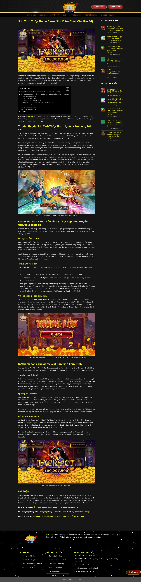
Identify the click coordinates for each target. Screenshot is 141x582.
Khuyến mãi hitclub (58, 15)
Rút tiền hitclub (92, 15)
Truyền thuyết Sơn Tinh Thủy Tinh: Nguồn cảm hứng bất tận (40, 92)
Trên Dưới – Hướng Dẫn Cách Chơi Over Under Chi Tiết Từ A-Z (114, 61)
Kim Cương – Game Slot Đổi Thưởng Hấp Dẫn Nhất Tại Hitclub (115, 28)
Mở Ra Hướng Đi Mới (30, 109)
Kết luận (23, 111)
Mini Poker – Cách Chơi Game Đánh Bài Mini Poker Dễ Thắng (115, 49)
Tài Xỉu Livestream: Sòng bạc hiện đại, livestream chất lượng (114, 72)
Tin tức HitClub (107, 15)
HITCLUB (49, 535)
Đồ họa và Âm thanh (29, 96)
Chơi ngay (133, 572)
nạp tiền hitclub (76, 15)
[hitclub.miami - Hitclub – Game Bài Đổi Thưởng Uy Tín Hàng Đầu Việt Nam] (70, 6)
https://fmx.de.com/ (89, 555)
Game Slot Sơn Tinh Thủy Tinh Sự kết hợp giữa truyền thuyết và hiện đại (45, 94)
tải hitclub (43, 15)
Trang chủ (31, 15)
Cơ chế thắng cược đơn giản (32, 100)
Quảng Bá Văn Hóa (30, 107)
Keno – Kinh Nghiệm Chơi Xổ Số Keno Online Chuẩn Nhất (115, 38)
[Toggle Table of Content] (67, 89)
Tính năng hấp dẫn (30, 98)
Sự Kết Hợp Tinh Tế (29, 105)
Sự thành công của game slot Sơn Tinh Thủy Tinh (37, 103)
